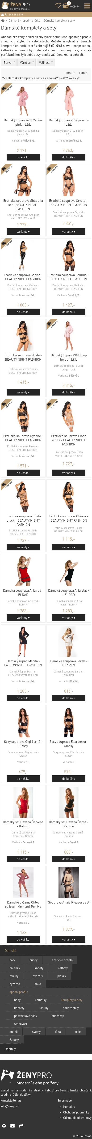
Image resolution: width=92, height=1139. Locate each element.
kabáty (38, 968)
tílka (58, 1032)
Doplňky (10, 1049)
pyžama (14, 984)
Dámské (13, 20)
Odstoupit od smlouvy (77, 1118)
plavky (61, 976)
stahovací (20, 1024)
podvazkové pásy (25, 1016)
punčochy (57, 1016)
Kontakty (69, 1107)
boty (12, 960)
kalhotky (40, 1000)
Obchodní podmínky (76, 1112)
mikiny (13, 976)
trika (78, 1032)
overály (38, 976)
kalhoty (63, 968)
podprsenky (71, 1008)
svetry (36, 1032)
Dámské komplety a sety (59, 20)
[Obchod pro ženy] (2, 20)
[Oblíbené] (58, 6)
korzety (19, 1008)
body (17, 1000)
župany (14, 1040)
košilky (43, 1008)
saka (37, 984)
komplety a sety (71, 1000)
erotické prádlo (62, 960)
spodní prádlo (31, 20)
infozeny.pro (9, 1106)
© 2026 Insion (82, 1136)
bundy (33, 960)
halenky (14, 968)
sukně (13, 1032)
